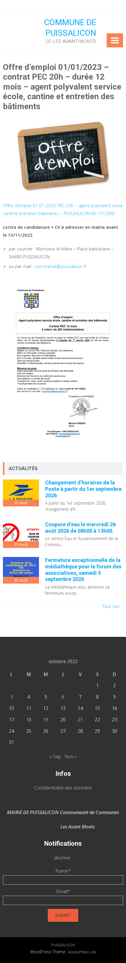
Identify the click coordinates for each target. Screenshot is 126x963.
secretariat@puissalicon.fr (61, 266)
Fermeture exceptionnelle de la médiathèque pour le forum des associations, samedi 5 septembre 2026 (83, 569)
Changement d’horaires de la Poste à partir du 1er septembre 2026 (83, 488)
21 (80, 719)
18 (28, 719)
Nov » (70, 756)
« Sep (55, 756)
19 (45, 719)
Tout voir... (112, 606)
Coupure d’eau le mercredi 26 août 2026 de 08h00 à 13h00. (80, 527)
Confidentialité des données (63, 788)
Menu (115, 40)
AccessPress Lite (82, 952)
